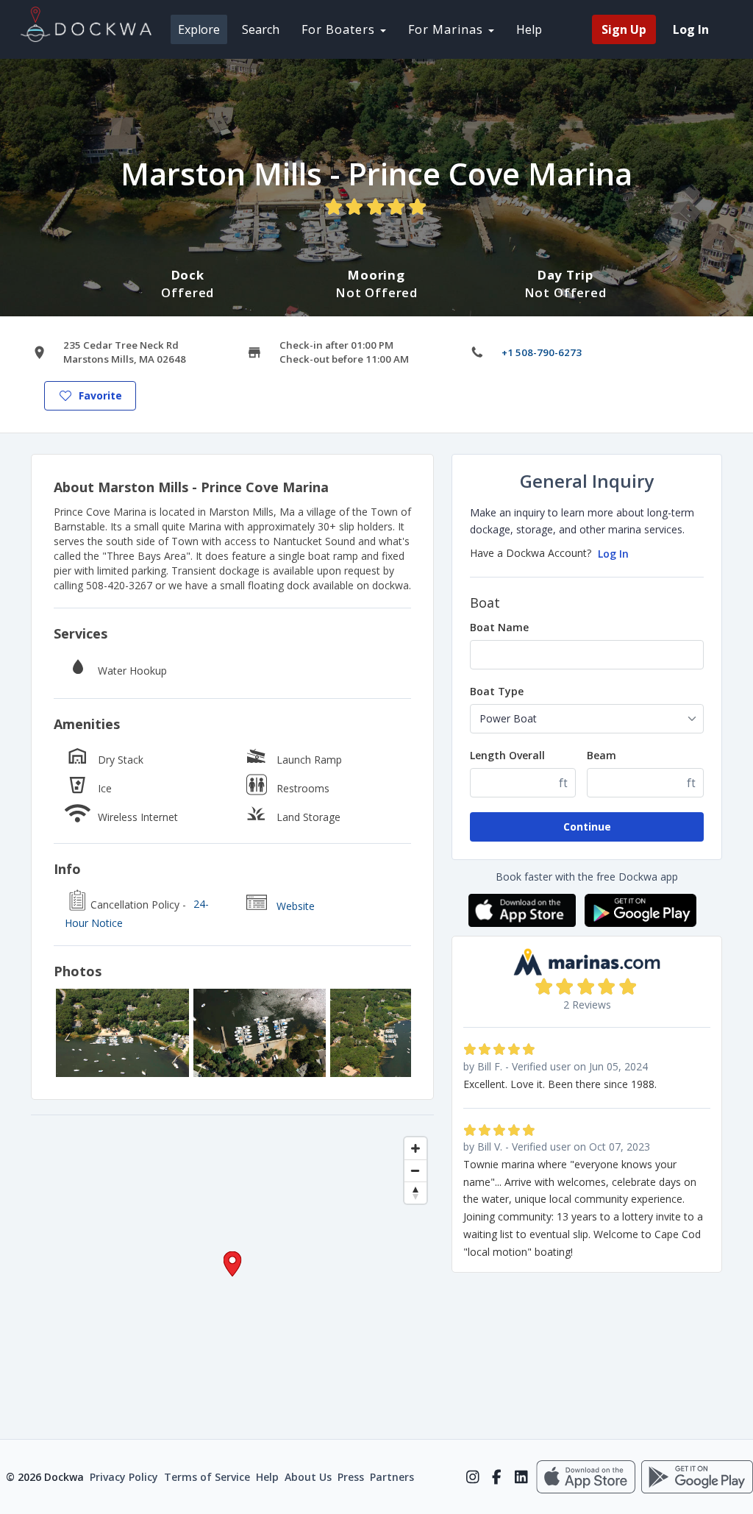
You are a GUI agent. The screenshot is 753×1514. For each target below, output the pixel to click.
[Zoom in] (415, 1148)
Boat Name (499, 627)
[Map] (232, 1277)
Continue (587, 827)
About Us (308, 1477)
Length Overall (507, 755)
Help (529, 29)
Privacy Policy (124, 1477)
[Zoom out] (415, 1170)
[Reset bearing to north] (415, 1192)
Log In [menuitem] (691, 29)
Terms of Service (207, 1477)
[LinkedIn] (521, 1477)
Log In (613, 554)
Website (295, 906)
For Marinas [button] (447, 29)
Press (351, 1477)
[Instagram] (472, 1477)
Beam (601, 755)
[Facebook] (497, 1477)
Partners (392, 1477)
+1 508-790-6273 (542, 352)
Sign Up (624, 29)
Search (260, 29)
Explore (199, 29)
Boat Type (497, 691)
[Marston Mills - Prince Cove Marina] (122, 1033)
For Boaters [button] (340, 29)
